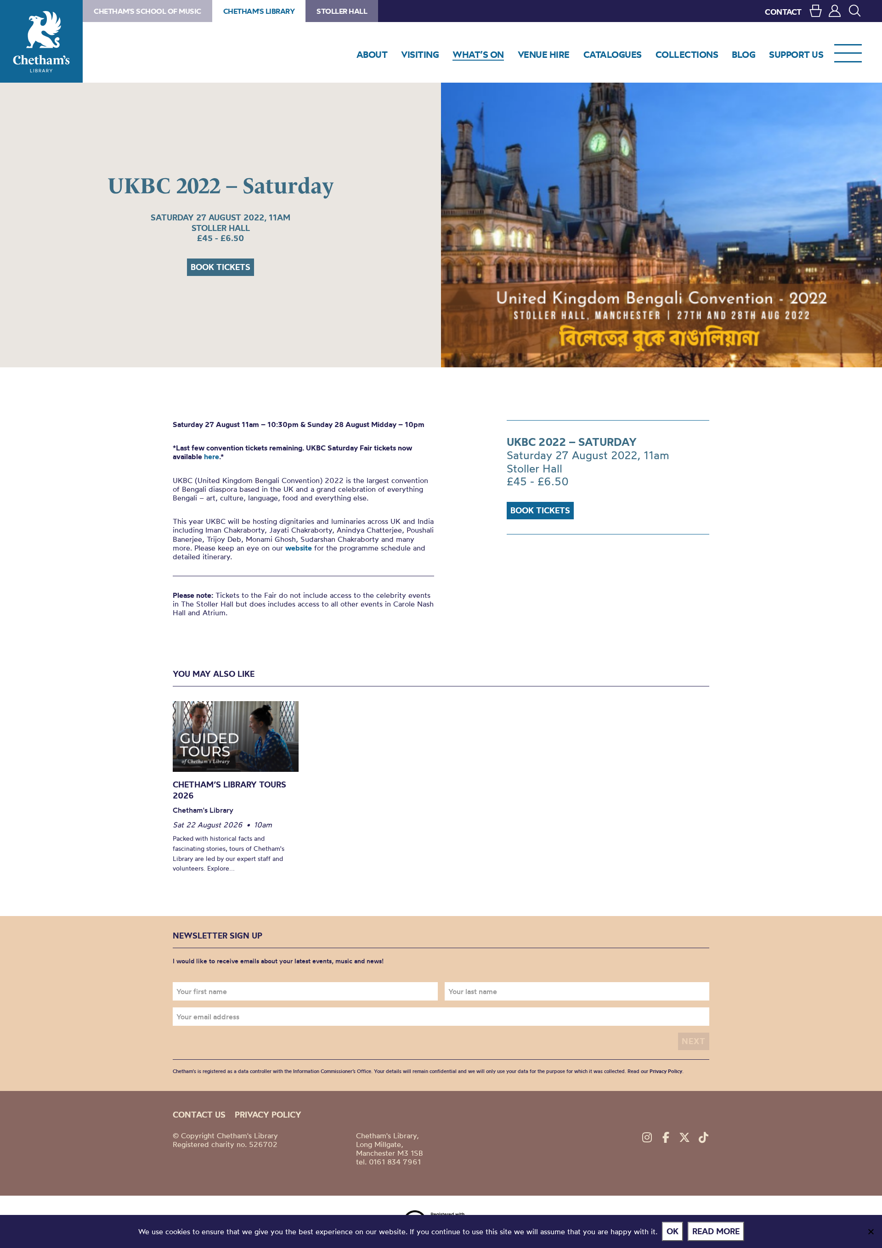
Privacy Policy (666, 1071)
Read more (716, 1231)
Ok (672, 1231)
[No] (870, 1231)
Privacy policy (268, 1114)
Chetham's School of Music (147, 11)
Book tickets (220, 267)
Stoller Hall (342, 11)
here (211, 456)
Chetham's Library (41, 41)
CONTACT (783, 12)
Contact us (199, 1114)
